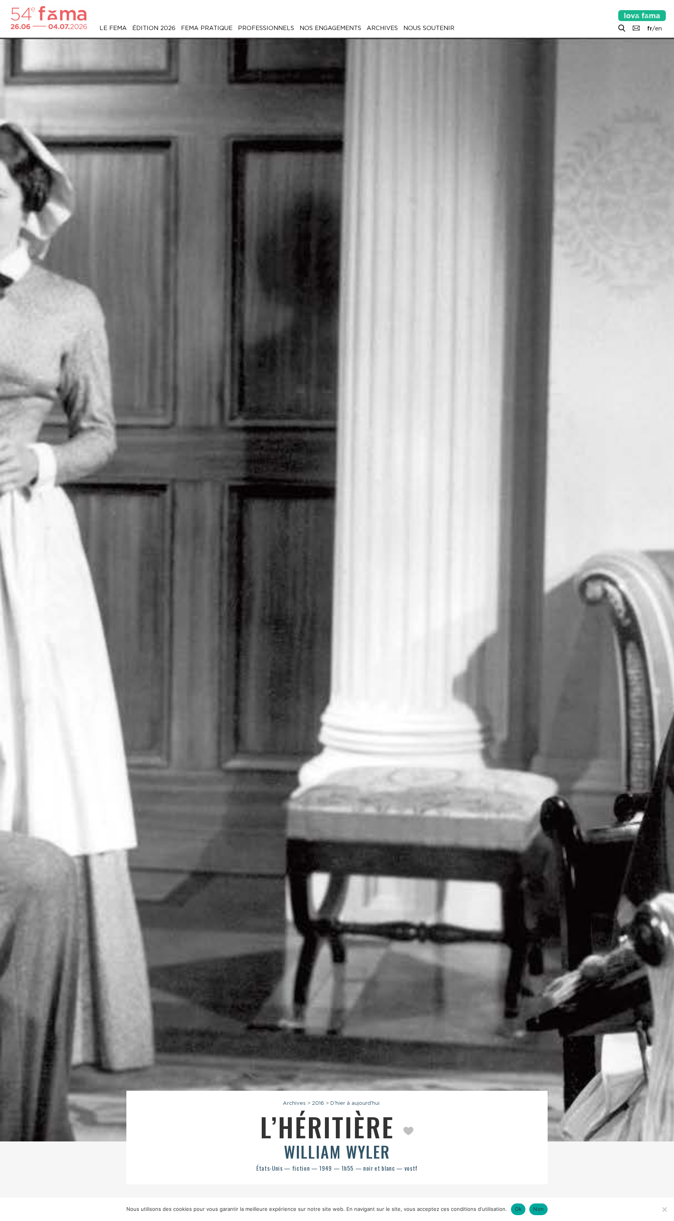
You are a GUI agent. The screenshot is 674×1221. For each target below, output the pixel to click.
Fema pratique (206, 28)
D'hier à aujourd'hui (355, 1103)
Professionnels (266, 28)
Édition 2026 (154, 28)
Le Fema (113, 28)
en (658, 28)
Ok (518, 1209)
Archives (382, 28)
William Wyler (337, 1151)
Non (538, 1209)
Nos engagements (330, 28)
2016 (318, 1103)
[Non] (664, 1209)
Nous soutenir (428, 28)
